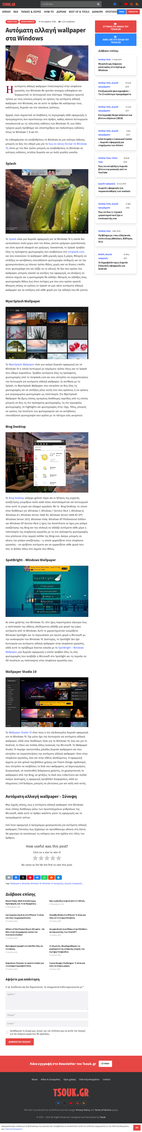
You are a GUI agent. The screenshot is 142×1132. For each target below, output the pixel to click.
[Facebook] (115, 4)
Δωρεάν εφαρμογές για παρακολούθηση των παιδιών (114, 189)
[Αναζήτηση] (98, 4)
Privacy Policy (83, 1110)
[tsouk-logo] (8, 4)
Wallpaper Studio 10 (20, 732)
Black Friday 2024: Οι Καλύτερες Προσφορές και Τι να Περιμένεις (21, 902)
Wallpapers (15, 883)
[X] (120, 4)
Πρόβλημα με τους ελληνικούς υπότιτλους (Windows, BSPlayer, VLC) (115, 238)
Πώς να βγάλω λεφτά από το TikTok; (67, 900)
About (35, 1079)
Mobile (101, 254)
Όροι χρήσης (70, 1079)
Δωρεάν (67, 883)
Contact (107, 1079)
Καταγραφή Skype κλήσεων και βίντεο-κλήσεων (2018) (115, 117)
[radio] (35, 858)
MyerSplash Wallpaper (21, 364)
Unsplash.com (76, 251)
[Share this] (16, 877)
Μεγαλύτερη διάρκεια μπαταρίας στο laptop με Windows (111, 67)
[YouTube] (126, 4)
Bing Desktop (16, 498)
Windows (26, 883)
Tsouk (103, 1117)
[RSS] (137, 4)
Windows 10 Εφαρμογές (53, 883)
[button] (120, 11)
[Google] (131, 4)
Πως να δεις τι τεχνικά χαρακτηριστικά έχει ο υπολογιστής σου (110, 215)
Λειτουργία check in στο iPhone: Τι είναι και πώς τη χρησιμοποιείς (25, 916)
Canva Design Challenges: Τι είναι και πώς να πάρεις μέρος (67, 964)
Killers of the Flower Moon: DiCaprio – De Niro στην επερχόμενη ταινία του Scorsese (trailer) (25, 932)
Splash (13, 239)
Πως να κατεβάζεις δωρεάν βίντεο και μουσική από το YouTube (113, 169)
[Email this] (9, 877)
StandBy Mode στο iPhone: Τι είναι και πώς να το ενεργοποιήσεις (67, 916)
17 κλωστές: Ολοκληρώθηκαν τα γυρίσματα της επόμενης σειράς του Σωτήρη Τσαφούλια (67, 949)
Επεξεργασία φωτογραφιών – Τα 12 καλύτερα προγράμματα (114, 92)
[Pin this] (30, 877)
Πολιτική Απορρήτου (89, 1079)
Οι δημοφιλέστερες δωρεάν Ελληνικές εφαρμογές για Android (113, 265)
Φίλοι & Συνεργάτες (50, 1079)
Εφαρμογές (77, 883)
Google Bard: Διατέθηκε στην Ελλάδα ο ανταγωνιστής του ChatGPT (68, 930)
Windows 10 (36, 883)
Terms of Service (103, 1110)
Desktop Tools (104, 59)
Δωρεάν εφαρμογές (106, 184)
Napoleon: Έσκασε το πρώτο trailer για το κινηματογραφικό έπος (25, 964)
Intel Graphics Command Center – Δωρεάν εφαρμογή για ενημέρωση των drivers (115, 142)
